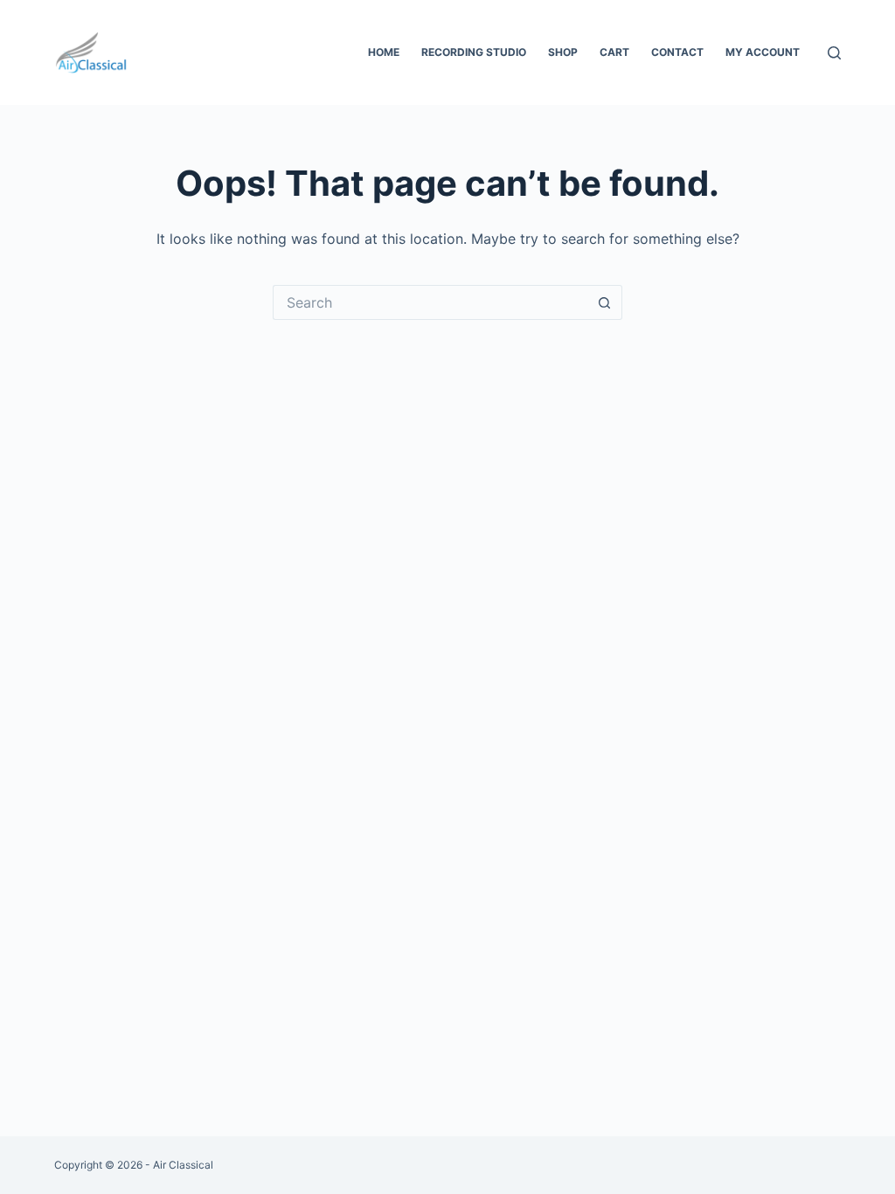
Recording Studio (473, 52)
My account (762, 52)
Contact (677, 52)
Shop (563, 52)
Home (383, 52)
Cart (614, 52)
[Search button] (604, 302)
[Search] (834, 52)
